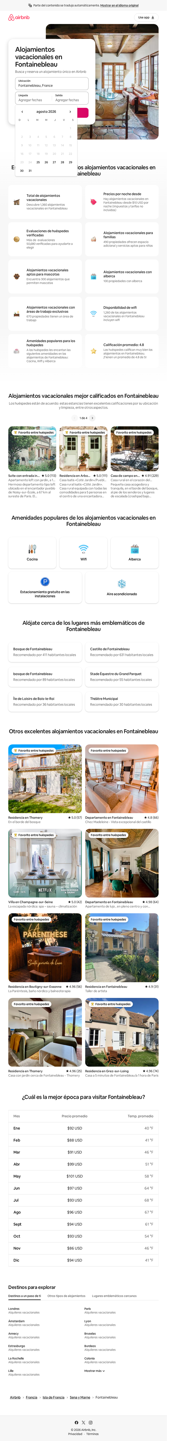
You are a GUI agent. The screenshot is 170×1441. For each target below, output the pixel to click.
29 (70, 162)
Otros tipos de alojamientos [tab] (66, 1296)
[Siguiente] (92, 418)
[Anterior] (74, 418)
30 (22, 171)
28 (62, 162)
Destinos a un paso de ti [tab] (24, 1296)
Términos (92, 1434)
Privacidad (75, 1434)
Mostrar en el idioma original (119, 5)
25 (38, 162)
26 (46, 162)
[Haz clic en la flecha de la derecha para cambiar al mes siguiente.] (70, 112)
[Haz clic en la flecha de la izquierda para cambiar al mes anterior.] (22, 112)
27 (54, 162)
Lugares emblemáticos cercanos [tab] (114, 1296)
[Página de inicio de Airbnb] (18, 17)
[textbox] (33, 99)
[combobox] (51, 85)
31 (30, 171)
